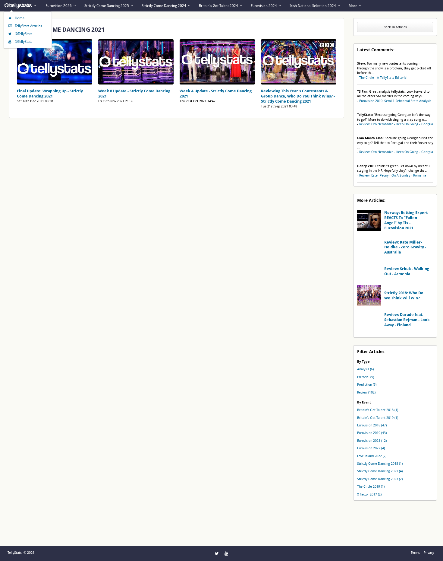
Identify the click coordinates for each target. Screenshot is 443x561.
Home (19, 18)
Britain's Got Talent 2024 (219, 6)
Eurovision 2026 (59, 6)
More (353, 6)
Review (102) (366, 392)
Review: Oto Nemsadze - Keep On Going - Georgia (396, 124)
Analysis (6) (365, 369)
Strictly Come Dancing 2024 (164, 6)
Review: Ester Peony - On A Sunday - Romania (392, 175)
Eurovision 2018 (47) (372, 425)
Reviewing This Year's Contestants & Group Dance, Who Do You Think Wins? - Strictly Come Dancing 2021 (298, 96)
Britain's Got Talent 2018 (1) (377, 410)
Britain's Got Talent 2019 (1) (377, 418)
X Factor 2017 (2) (369, 494)
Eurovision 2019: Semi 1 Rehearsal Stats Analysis (395, 101)
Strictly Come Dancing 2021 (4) (380, 471)
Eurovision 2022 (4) (371, 448)
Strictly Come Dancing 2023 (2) (380, 479)
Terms (415, 553)
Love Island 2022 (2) (371, 456)
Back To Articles (395, 27)
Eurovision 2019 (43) (372, 433)
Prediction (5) (366, 385)
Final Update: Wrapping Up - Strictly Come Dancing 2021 (50, 93)
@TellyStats (23, 34)
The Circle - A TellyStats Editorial (383, 78)
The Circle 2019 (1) (371, 487)
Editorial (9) (365, 377)
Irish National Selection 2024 (313, 6)
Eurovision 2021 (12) (372, 441)
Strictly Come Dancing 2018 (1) (380, 464)
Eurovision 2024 (264, 6)
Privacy (429, 553)
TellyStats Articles (28, 26)
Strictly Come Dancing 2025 (107, 6)
